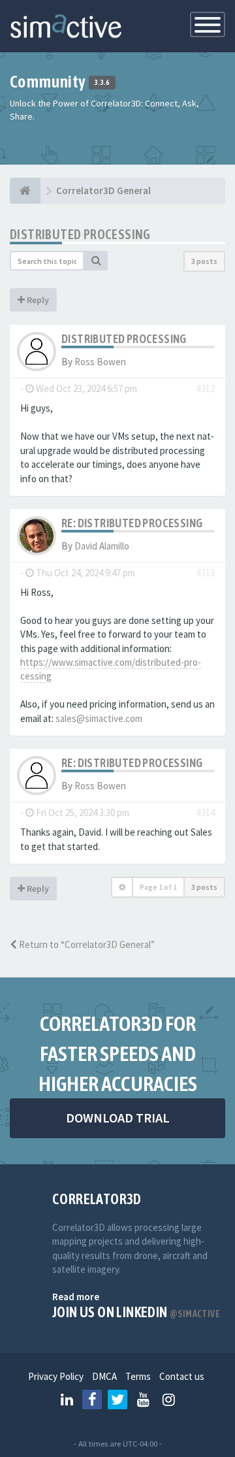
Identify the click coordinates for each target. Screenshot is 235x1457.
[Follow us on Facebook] (92, 1399)
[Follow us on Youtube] (143, 1399)
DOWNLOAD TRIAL (118, 1117)
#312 (205, 388)
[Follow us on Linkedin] (66, 1399)
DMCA (104, 1376)
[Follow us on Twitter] (117, 1399)
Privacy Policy (56, 1376)
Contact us (181, 1376)
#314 (205, 812)
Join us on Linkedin (136, 1311)
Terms (138, 1376)
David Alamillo (101, 546)
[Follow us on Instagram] (168, 1399)
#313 (205, 572)
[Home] (25, 191)
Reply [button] (37, 300)
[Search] (96, 260)
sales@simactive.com (98, 718)
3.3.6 (102, 83)
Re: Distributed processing (131, 523)
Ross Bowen (100, 361)
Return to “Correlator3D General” (86, 944)
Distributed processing (80, 234)
